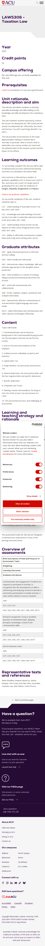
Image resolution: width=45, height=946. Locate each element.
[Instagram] (7, 883)
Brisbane (5, 862)
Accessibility (6, 903)
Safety (12, 907)
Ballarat (5, 853)
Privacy (4, 907)
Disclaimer (29, 903)
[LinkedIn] (11, 883)
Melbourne (6, 871)
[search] (37, 3)
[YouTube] (16, 883)
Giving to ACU (7, 836)
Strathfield (22, 862)
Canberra (5, 866)
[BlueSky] (24, 883)
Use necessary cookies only (22, 519)
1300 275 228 (12, 811)
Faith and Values (8, 828)
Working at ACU (8, 832)
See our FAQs (8, 799)
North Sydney (24, 853)
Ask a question (10, 809)
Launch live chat (9, 767)
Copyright (18, 903)
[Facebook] (3, 883)
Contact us (6, 841)
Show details (32, 496)
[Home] (12, 5)
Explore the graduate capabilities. (15, 194)
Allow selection (22, 511)
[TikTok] (20, 883)
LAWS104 (6, 90)
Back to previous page (24, 700)
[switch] (38, 472)
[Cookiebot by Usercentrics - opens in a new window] (32, 424)
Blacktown (6, 857)
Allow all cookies (22, 504)
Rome (20, 857)
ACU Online (22, 866)
